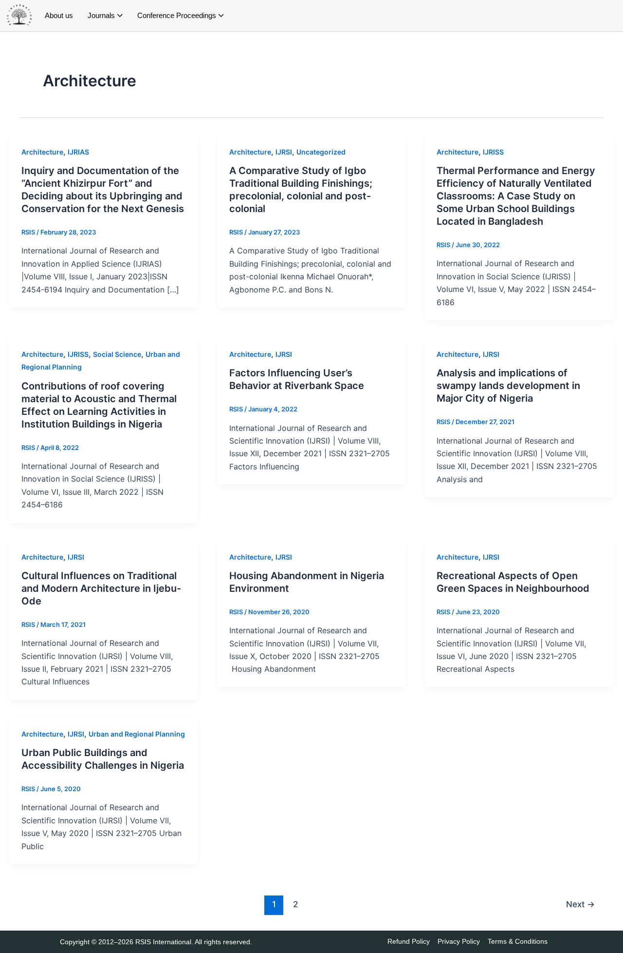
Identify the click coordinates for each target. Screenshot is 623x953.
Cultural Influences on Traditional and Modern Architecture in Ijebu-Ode (101, 588)
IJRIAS (78, 152)
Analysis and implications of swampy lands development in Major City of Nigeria (508, 385)
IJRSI (283, 152)
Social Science (117, 354)
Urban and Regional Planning (137, 734)
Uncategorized (321, 152)
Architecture (42, 152)
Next (580, 904)
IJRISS (493, 152)
